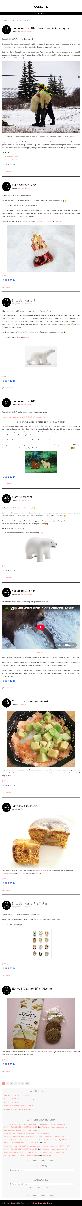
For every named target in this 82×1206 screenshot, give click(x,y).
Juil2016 (6, 906)
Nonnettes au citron (25, 805)
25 (6, 400)
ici (37, 919)
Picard (52, 770)
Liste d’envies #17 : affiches (29, 903)
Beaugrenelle (48, 1052)
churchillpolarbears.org (15, 160)
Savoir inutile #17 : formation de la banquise (41, 28)
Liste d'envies (26, 188)
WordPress (33, 1203)
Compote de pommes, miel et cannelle (18, 1106)
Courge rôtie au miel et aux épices (17, 1095)
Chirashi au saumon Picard (30, 701)
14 (6, 27)
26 (6, 590)
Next (27, 1084)
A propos (45, 1143)
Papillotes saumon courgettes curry (17, 1109)
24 (6, 701)
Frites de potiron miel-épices (53, 1136)
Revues (23, 705)
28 (6, 903)
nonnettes (6, 874)
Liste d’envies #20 (24, 185)
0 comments (8, 171)
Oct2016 (6, 303)
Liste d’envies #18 (23, 497)
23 (6, 300)
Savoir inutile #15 (23, 590)
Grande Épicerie (40, 871)
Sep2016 (6, 404)
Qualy (41, 533)
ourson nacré (59, 221)
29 (6, 496)
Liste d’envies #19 (23, 300)
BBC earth (41, 652)
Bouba (43, 445)
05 (6, 184)
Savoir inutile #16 (24, 401)
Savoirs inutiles (26, 31)
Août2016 (6, 499)
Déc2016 (6, 31)
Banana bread (47, 1155)
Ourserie (41, 6)
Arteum (27, 337)
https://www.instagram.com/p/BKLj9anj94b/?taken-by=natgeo (25, 417)
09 (6, 805)
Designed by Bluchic (45, 1203)
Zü (23, 925)
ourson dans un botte (44, 221)
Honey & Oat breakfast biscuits (32, 988)
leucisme (33, 435)
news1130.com (12, 157)
